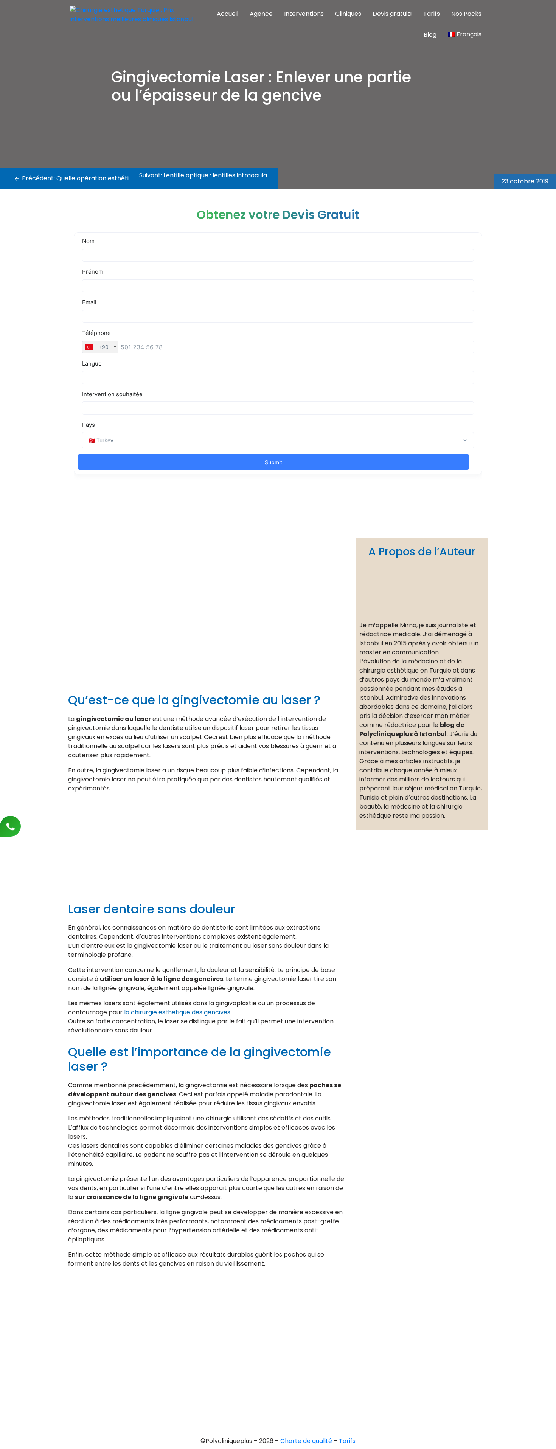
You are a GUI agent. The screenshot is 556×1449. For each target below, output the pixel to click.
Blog (430, 34)
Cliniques (348, 13)
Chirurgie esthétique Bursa (275, 1321)
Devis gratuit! (392, 13)
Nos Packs (466, 13)
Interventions (304, 13)
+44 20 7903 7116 (103, 1328)
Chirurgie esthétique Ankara (277, 1333)
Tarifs (431, 13)
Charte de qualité (307, 1441)
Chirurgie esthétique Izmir (274, 1346)
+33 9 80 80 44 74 (105, 1315)
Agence (261, 13)
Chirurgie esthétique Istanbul (279, 1372)
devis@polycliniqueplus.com (107, 1378)
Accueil (227, 13)
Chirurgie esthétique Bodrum (278, 1385)
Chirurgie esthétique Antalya (278, 1359)
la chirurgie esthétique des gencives (177, 1012)
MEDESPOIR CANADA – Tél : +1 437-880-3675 (129, 1366)
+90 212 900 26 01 (103, 1341)
